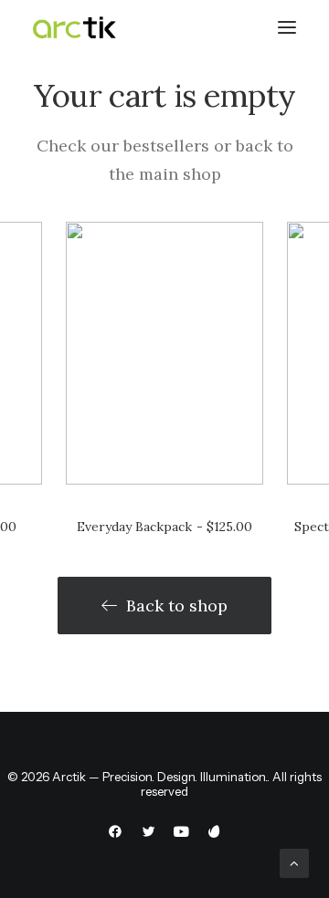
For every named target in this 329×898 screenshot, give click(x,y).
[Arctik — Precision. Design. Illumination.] (74, 27)
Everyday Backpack (164, 526)
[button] (164, 353)
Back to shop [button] (177, 605)
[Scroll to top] (294, 862)
